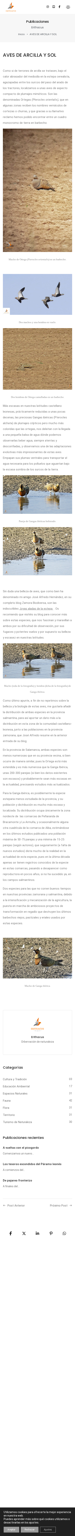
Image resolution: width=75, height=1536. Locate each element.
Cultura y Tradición (15, 1079)
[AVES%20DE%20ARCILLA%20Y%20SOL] (10, 1233)
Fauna (7, 1100)
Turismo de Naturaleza (17, 1122)
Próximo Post (59, 1205)
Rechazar (30, 1529)
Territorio (9, 1115)
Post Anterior (16, 1205)
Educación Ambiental (16, 1086)
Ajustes (48, 1529)
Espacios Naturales (15, 1093)
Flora (6, 1108)
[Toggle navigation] (68, 7)
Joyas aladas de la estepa (36, 608)
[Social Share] (64, 1233)
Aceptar (11, 1529)
